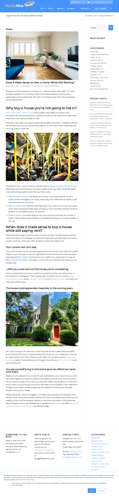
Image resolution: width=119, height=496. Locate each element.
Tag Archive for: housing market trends (24, 16)
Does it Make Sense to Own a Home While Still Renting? (40, 82)
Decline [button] (101, 491)
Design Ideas (96, 66)
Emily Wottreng (52, 86)
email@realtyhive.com (72, 457)
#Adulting (94, 83)
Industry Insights (97, 72)
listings (58, 403)
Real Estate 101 (38, 86)
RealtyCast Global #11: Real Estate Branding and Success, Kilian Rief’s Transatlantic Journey (101, 134)
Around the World (98, 63)
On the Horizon (97, 80)
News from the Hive (99, 77)
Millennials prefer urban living (19, 113)
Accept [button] (92, 491)
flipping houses (58, 279)
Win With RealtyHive (99, 89)
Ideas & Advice (96, 60)
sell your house (64, 360)
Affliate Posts (97, 441)
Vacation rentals (37, 279)
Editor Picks (95, 57)
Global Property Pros (99, 54)
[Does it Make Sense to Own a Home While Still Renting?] (42, 55)
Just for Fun (95, 74)
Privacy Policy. (30, 480)
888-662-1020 (75, 451)
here (18, 452)
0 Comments (25, 86)
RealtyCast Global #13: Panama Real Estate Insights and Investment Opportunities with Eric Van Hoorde (101, 116)
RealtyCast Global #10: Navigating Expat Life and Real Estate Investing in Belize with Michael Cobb (101, 143)
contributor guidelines (44, 450)
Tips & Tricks (95, 86)
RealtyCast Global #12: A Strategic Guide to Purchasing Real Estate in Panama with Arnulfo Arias (100, 125)
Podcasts (94, 51)
